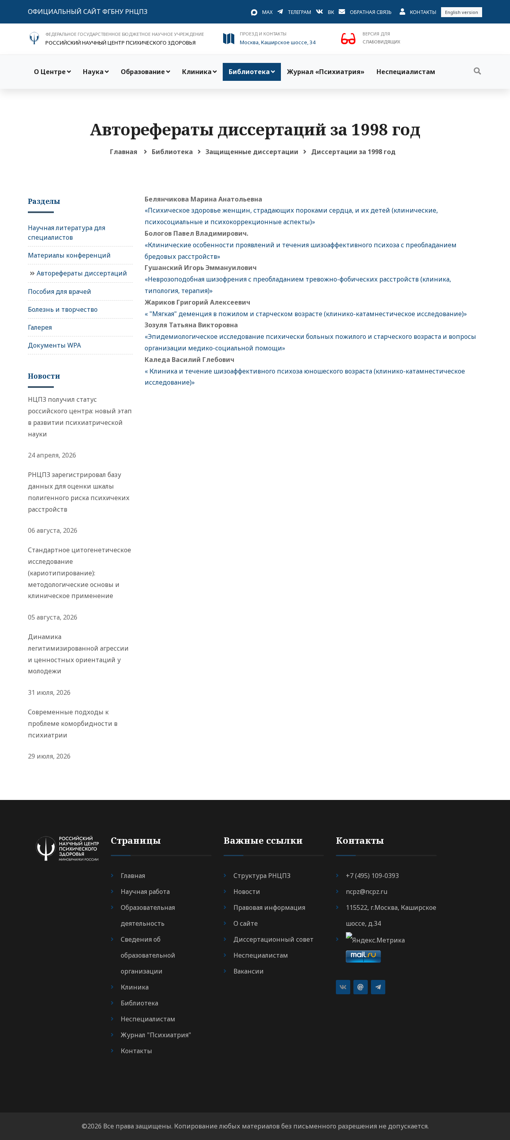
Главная (123, 151)
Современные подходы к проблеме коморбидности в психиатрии (73, 723)
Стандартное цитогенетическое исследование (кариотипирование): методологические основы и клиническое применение (79, 573)
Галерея (40, 327)
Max (267, 12)
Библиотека (249, 71)
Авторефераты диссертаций (82, 273)
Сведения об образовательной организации (148, 955)
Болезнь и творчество (63, 309)
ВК (331, 12)
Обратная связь (371, 12)
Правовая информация (269, 907)
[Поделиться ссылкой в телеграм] (378, 987)
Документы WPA (54, 345)
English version (461, 12)
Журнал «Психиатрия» (326, 71)
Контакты (423, 12)
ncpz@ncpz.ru (366, 891)
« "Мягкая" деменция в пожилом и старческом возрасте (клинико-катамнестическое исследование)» (306, 313)
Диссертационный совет (273, 939)
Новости (246, 891)
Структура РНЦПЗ (261, 875)
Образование (143, 71)
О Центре (50, 71)
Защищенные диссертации (252, 151)
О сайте (245, 923)
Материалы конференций (69, 255)
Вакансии (248, 971)
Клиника (197, 71)
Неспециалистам (406, 71)
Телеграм (299, 12)
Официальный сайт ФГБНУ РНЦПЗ (87, 11)
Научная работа (145, 891)
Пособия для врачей (59, 291)
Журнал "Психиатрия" (156, 1034)
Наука (93, 71)
